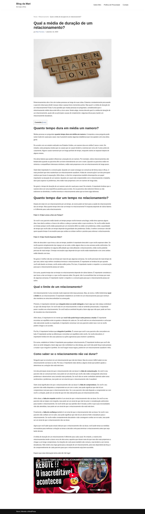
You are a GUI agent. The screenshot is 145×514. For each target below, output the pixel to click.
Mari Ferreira (40, 32)
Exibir (44, 122)
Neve (18, 511)
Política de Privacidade (112, 5)
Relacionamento (44, 17)
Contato (125, 5)
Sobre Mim (97, 5)
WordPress (32, 511)
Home (35, 17)
